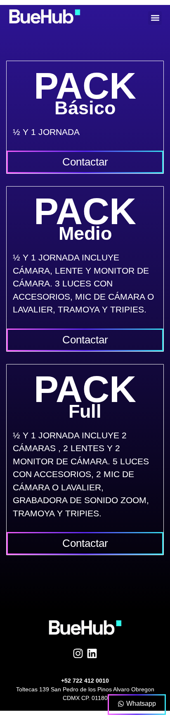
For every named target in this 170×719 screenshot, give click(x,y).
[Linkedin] (92, 653)
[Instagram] (77, 653)
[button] (155, 18)
